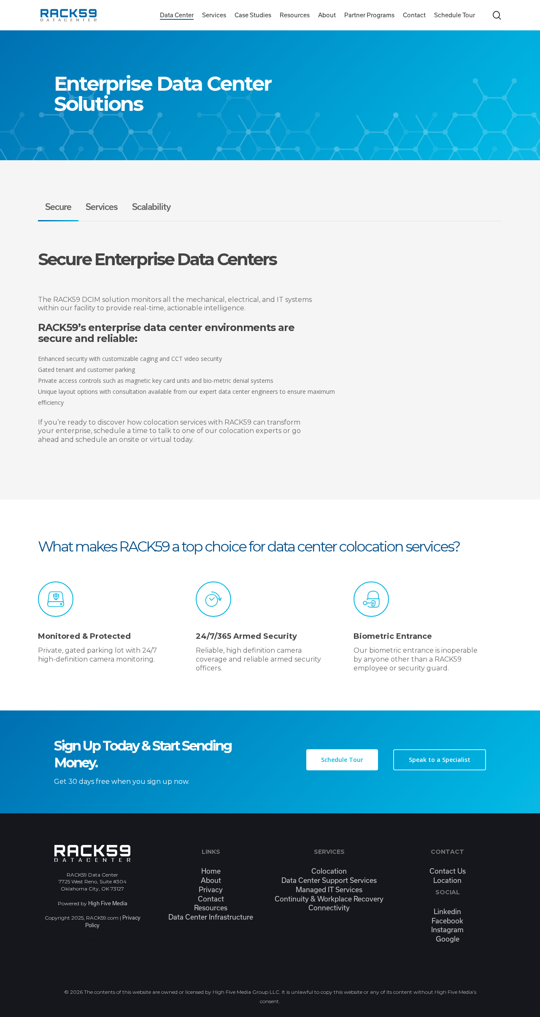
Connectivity (329, 908)
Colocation (329, 871)
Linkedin (447, 911)
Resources (210, 908)
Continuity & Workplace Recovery (329, 899)
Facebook (447, 921)
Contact (211, 899)
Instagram (447, 930)
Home (211, 871)
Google (447, 939)
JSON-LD (93, 939)
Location (447, 880)
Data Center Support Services (329, 880)
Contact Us (447, 871)
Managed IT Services (329, 889)
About (211, 880)
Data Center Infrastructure (210, 917)
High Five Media (107, 903)
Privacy (211, 889)
